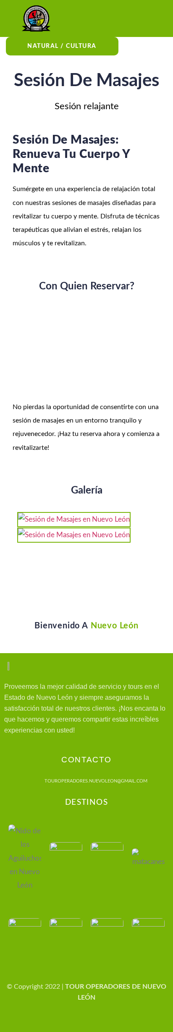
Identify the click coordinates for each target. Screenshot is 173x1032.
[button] (137, 18)
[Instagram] (65, 1021)
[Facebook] (44, 1021)
